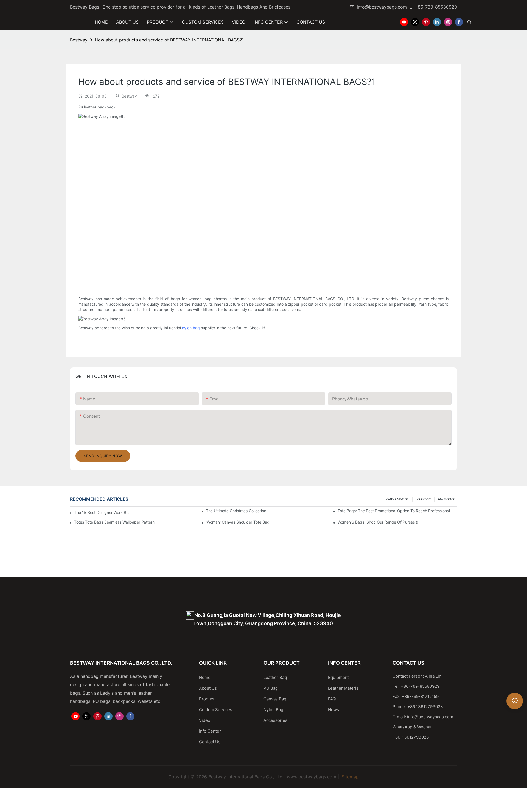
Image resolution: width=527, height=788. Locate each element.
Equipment (423, 499)
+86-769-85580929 (436, 7)
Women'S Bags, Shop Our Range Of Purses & (378, 522)
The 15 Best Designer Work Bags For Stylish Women (103, 512)
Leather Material (397, 499)
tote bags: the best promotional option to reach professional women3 (397, 510)
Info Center (445, 499)
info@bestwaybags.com (382, 7)
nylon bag (191, 327)
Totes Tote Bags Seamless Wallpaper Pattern (114, 522)
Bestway (79, 40)
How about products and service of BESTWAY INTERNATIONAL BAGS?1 (169, 40)
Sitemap (349, 776)
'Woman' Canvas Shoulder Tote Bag (238, 522)
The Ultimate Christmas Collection (236, 510)
